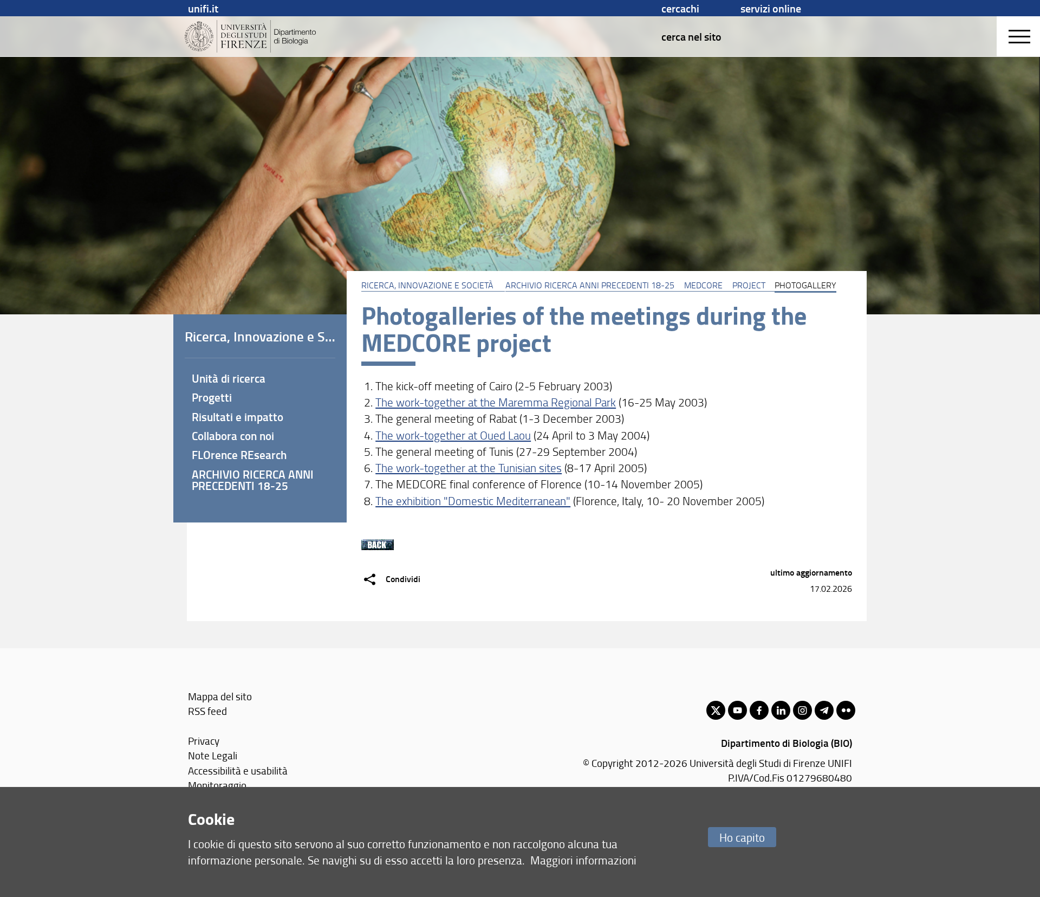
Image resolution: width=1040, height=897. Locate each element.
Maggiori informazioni (583, 860)
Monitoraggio (217, 785)
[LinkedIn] (780, 710)
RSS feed (207, 711)
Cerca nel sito (691, 36)
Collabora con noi (233, 436)
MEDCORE (703, 285)
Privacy (203, 740)
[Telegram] (824, 710)
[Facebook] (759, 710)
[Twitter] (715, 710)
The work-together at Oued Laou (453, 435)
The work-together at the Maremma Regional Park (495, 402)
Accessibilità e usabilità (238, 770)
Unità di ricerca (228, 378)
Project (748, 285)
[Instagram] (802, 710)
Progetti (212, 397)
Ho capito (742, 837)
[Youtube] (737, 710)
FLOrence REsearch (239, 455)
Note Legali (212, 755)
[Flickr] (845, 710)
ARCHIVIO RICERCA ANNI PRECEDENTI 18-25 (589, 285)
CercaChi (680, 8)
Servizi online (770, 8)
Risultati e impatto (237, 417)
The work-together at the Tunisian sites (468, 467)
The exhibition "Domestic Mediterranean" (472, 500)
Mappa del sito (220, 696)
